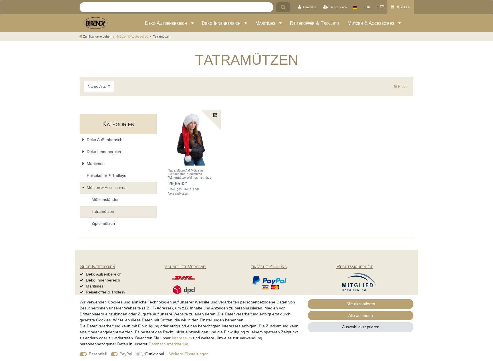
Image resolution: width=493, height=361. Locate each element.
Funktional (154, 354)
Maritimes (266, 23)
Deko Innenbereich (222, 23)
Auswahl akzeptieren (360, 327)
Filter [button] (402, 86)
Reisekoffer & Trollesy (105, 292)
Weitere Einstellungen (189, 354)
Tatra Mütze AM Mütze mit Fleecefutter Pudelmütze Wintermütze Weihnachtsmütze (189, 174)
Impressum (182, 338)
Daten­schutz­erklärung (168, 344)
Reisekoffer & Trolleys (315, 23)
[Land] (355, 7)
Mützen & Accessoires (371, 23)
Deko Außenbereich (167, 23)
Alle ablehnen (360, 315)
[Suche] (283, 7)
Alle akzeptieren (360, 303)
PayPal (126, 354)
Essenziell (98, 354)
